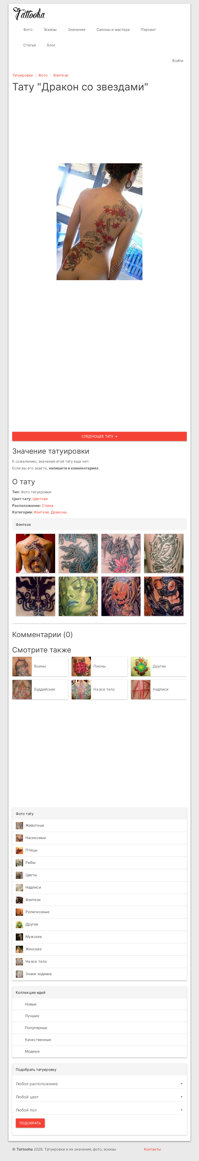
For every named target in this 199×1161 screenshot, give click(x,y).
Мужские (33, 936)
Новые (30, 1004)
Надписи (160, 689)
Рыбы (30, 862)
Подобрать (30, 1123)
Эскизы (50, 29)
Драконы (59, 512)
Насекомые (35, 837)
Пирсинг (148, 29)
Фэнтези (60, 75)
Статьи (29, 45)
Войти (177, 60)
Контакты (152, 1149)
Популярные (35, 1027)
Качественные (37, 1039)
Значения (76, 29)
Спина (47, 505)
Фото (27, 29)
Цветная (40, 498)
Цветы (31, 875)
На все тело (104, 689)
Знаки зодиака (38, 973)
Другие (159, 666)
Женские (33, 949)
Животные (34, 825)
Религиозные (37, 912)
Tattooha (29, 14)
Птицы (31, 850)
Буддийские (45, 689)
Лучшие (31, 1016)
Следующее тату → (100, 436)
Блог (51, 45)
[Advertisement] (99, 129)
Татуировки (22, 75)
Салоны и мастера (113, 29)
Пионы (99, 666)
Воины (40, 666)
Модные (32, 1051)
